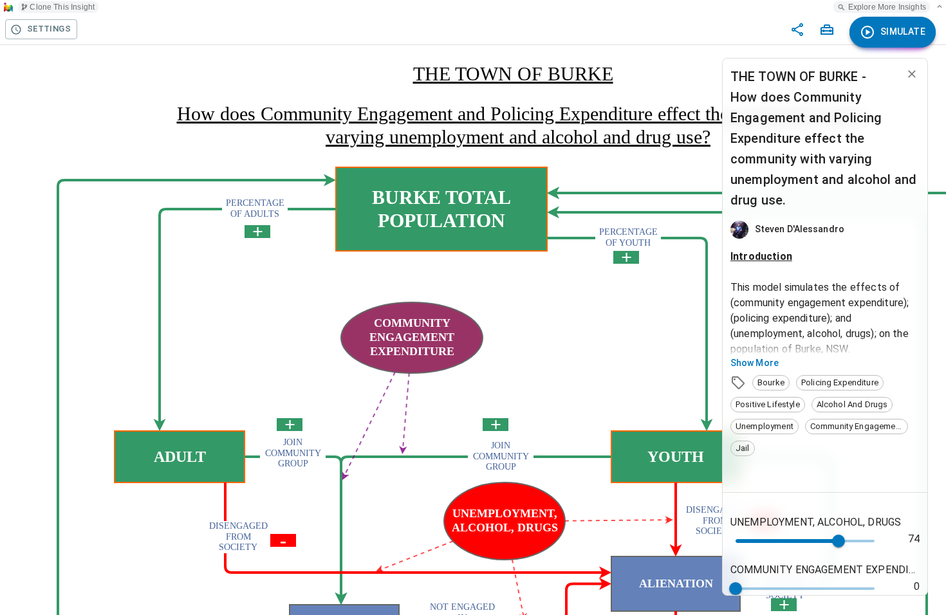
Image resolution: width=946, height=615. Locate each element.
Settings (49, 28)
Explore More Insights (887, 7)
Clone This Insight (62, 7)
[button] (771, 382)
